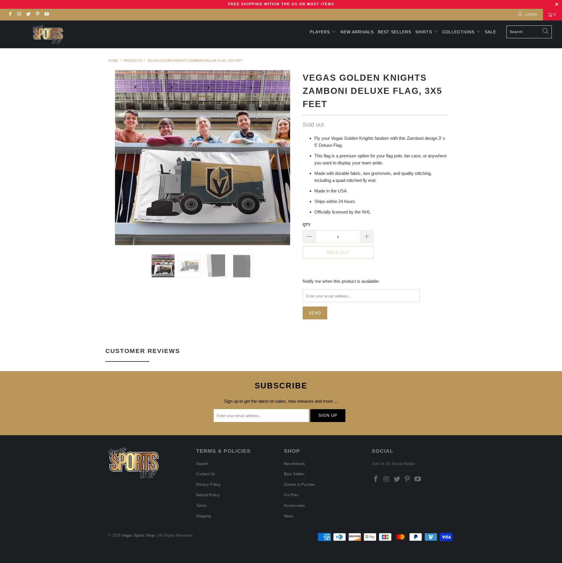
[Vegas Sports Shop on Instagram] (18, 15)
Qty (307, 225)
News (288, 516)
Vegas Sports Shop (138, 535)
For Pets (291, 495)
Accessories (294, 505)
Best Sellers (394, 32)
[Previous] (118, 157)
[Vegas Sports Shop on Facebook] (9, 15)
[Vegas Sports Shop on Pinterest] (37, 15)
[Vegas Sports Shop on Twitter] (28, 15)
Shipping (203, 516)
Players (320, 32)
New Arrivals (357, 32)
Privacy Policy (208, 484)
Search (202, 464)
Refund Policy (208, 495)
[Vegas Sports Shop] (48, 34)
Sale (490, 32)
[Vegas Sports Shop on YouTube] (46, 15)
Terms (201, 505)
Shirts (423, 32)
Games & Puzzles (299, 484)
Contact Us (205, 474)
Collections (459, 32)
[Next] (286, 157)
